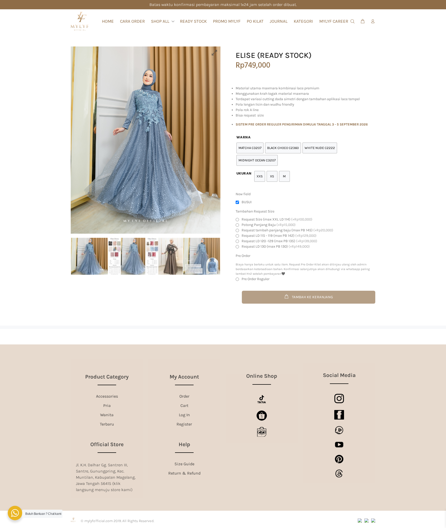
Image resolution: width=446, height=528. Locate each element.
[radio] (259, 176)
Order (184, 396)
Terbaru (107, 424)
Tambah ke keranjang (312, 297)
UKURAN (244, 174)
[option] (145, 140)
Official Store (107, 444)
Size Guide (184, 463)
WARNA (243, 137)
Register (184, 424)
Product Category (107, 377)
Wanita (107, 414)
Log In (184, 414)
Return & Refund (184, 473)
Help (184, 444)
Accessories (107, 396)
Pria (107, 405)
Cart (184, 405)
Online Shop (261, 376)
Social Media (339, 375)
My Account (184, 377)
